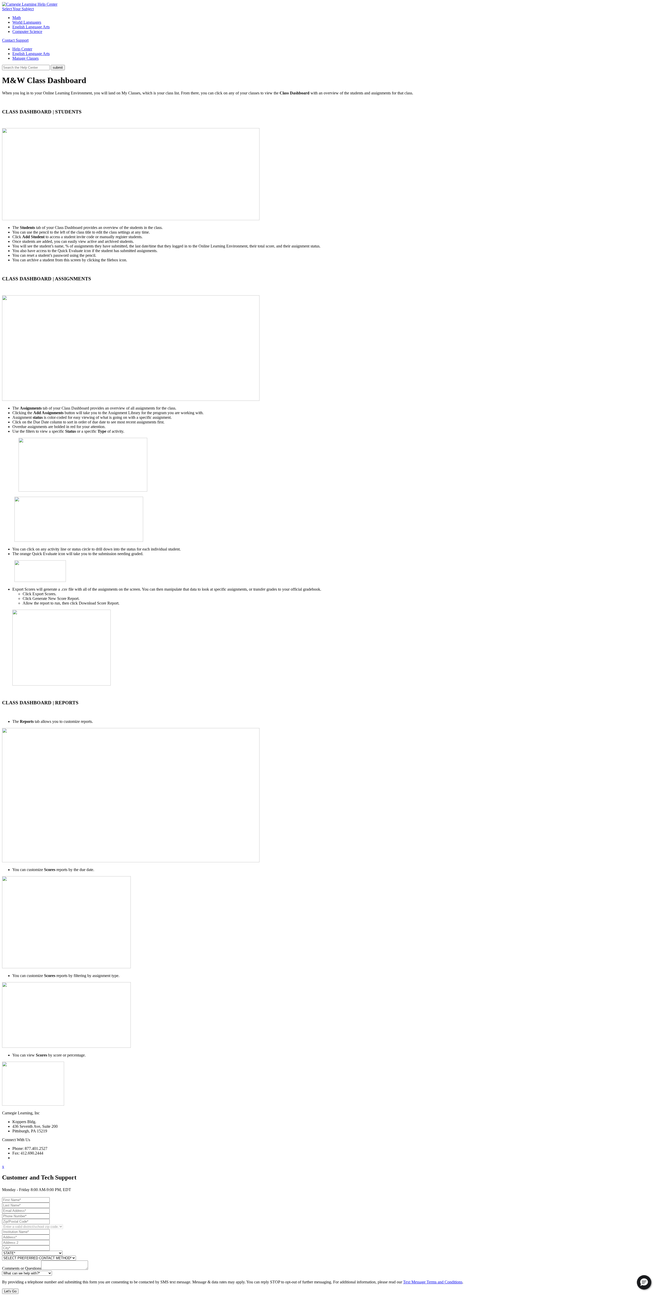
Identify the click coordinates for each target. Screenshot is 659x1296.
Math (16, 17)
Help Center (22, 49)
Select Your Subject (18, 9)
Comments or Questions (21, 1268)
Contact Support (15, 40)
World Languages (26, 22)
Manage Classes (25, 58)
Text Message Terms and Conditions (432, 1282)
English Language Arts (31, 27)
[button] (644, 1282)
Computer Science (27, 31)
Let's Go (10, 1291)
